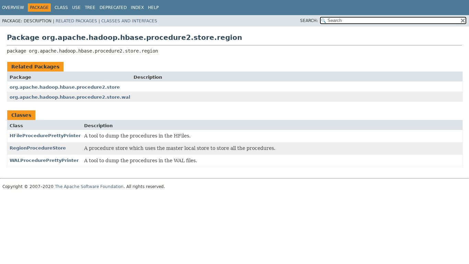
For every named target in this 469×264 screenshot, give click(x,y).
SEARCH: (309, 20)
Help (153, 7)
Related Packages (76, 21)
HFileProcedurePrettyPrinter (45, 135)
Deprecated (113, 7)
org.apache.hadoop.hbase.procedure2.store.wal (70, 97)
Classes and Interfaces (129, 21)
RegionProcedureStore (38, 148)
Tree (90, 7)
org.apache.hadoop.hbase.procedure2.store (65, 87)
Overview (13, 7)
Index (137, 7)
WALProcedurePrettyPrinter (44, 160)
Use (76, 7)
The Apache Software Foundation (89, 186)
